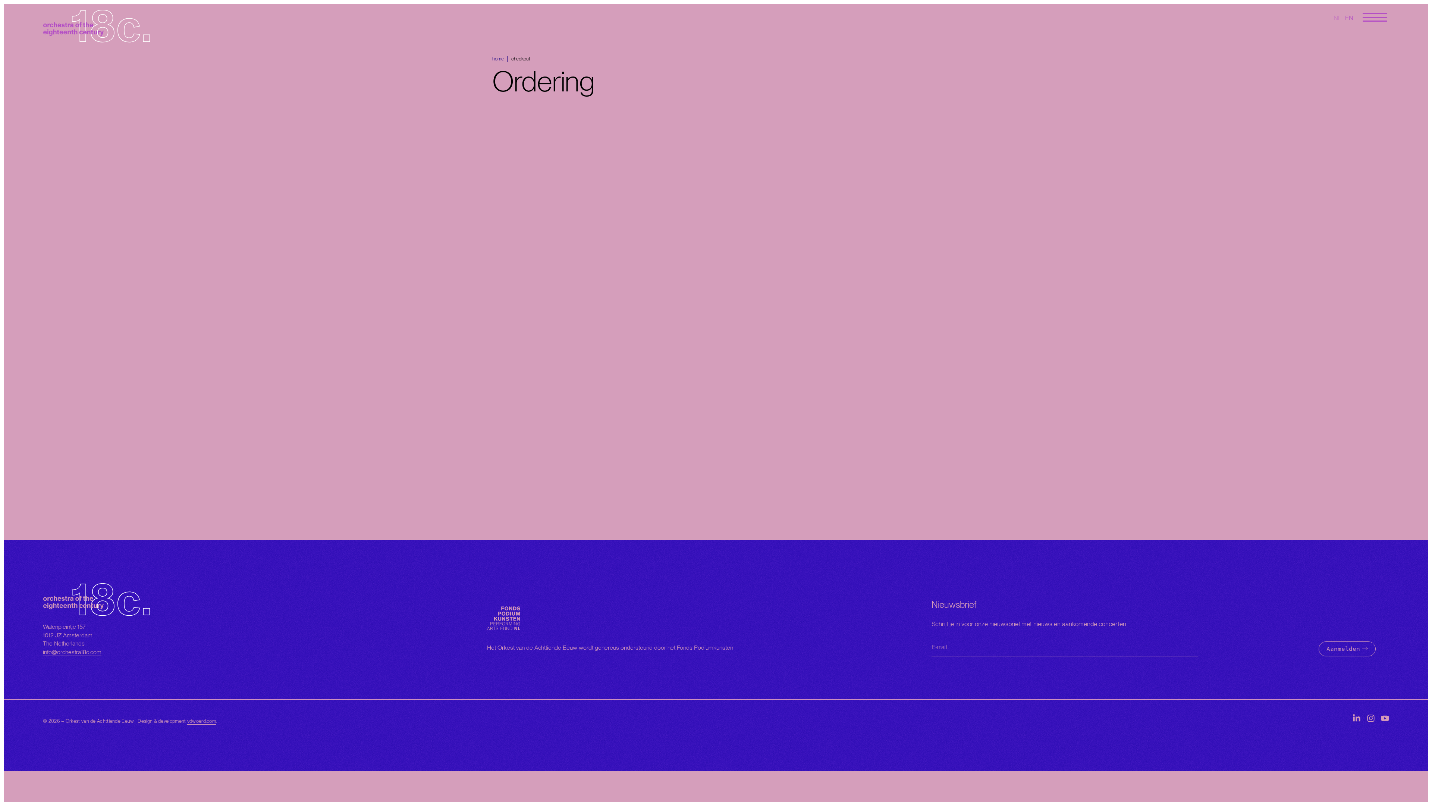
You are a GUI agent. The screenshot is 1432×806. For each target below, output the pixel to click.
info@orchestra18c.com (72, 652)
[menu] (1375, 17)
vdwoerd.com (201, 721)
